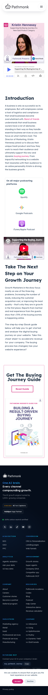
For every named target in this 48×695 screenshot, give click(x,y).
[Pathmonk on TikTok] (17, 527)
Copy (27, 664)
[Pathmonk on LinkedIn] (11, 527)
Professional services (12, 635)
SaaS (5, 631)
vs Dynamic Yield (33, 638)
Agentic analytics (10, 561)
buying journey (21, 156)
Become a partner (10, 600)
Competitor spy (32, 572)
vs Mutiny (30, 635)
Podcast (29, 600)
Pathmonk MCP (32, 576)
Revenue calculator (34, 611)
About (5, 589)
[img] (18, 7)
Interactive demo (33, 607)
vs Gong (29, 628)
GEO (5, 545)
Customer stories (10, 596)
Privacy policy (8, 689)
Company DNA (32, 569)
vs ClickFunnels (32, 642)
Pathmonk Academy (35, 589)
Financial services (10, 638)
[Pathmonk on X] (5, 527)
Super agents (31, 565)
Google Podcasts (24, 213)
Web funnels (31, 548)
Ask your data (9, 565)
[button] (22, 389)
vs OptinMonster (33, 631)
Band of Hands (31, 119)
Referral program (10, 604)
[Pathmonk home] (12, 476)
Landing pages (32, 545)
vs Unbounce (31, 624)
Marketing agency (10, 624)
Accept (18, 681)
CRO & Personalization (35, 541)
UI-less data (8, 569)
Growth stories (32, 561)
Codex (28, 593)
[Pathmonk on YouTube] (23, 527)
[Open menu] (41, 6)
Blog (28, 596)
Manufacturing (9, 642)
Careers (6, 593)
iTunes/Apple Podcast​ (24, 229)
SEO (4, 541)
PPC (4, 548)
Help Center (31, 604)
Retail (5, 628)
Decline (30, 681)
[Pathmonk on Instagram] (29, 527)
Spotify (24, 197)
